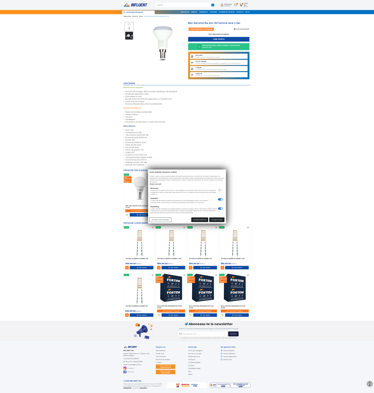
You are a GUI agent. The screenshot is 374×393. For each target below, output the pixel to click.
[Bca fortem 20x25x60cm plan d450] (235, 288)
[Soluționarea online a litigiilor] (241, 385)
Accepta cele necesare (160, 220)
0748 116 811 (165, 372)
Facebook (130, 372)
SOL (189, 371)
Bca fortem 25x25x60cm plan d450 (201, 307)
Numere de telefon (227, 12)
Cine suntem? (161, 356)
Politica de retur (194, 356)
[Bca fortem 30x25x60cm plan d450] (171, 288)
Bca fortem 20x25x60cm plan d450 (233, 307)
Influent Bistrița (228, 350)
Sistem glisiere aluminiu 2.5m (169, 258)
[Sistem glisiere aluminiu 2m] (203, 241)
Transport (203, 12)
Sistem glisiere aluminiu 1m (137, 306)
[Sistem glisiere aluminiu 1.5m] (235, 241)
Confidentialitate (194, 362)
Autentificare (160, 350)
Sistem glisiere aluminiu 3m (137, 258)
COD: (238, 29)
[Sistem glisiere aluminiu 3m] (139, 241)
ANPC (190, 374)
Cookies (191, 365)
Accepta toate (216, 220)
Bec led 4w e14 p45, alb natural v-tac (139, 206)
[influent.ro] (135, 5)
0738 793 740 (166, 366)
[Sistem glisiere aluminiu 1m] (139, 288)
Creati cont (160, 354)
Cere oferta (218, 39)
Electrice (135, 16)
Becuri (141, 16)
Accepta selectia (199, 220)
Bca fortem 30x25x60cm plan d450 (169, 307)
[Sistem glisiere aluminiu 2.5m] (171, 241)
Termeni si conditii (194, 354)
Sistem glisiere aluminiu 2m (200, 258)
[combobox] (185, 5)
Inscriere (233, 334)
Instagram (130, 368)
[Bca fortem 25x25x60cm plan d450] (203, 288)
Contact (240, 12)
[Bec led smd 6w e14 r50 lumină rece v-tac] (163, 43)
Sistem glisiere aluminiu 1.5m (232, 258)
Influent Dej (227, 359)
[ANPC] (220, 385)
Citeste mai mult (155, 184)
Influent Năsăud (229, 354)
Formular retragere (195, 350)
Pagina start (127, 16)
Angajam (213, 12)
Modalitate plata (194, 368)
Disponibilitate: (196, 29)
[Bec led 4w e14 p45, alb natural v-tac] (139, 188)
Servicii (194, 12)
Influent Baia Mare (230, 356)
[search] (212, 5)
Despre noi (185, 12)
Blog (248, 12)
